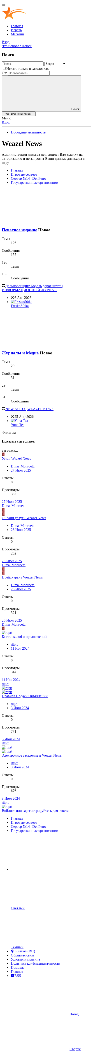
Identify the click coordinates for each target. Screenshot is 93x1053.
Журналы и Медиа (20, 353)
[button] (45, 869)
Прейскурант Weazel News (22, 577)
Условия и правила (25, 959)
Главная (17, 26)
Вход (5, 122)
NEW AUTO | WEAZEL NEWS (29, 409)
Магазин (17, 34)
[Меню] (3, 5)
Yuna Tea (17, 425)
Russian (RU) (24, 951)
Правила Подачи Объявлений (25, 696)
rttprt (14, 644)
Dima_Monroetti (23, 466)
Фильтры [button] (9, 432)
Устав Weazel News (16, 458)
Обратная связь (22, 955)
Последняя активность (28, 132)
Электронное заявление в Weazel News (32, 755)
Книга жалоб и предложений (24, 637)
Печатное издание (19, 230)
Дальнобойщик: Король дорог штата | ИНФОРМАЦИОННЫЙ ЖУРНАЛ (32, 288)
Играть (16, 30)
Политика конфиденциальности (35, 963)
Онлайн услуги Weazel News (24, 518)
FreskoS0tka (20, 306)
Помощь (17, 967)
